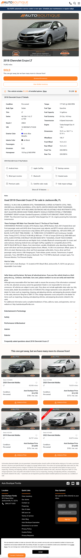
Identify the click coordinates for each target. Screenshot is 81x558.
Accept (40, 552)
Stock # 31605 (47, 432)
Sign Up (67, 519)
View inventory (27, 496)
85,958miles (33, 385)
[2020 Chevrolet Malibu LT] (20, 366)
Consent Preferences (17, 555)
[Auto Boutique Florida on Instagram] (76, 483)
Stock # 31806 (47, 380)
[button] (70, 3)
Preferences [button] (46, 547)
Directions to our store (30, 526)
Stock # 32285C (8, 380)
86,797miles (33, 438)
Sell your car (26, 513)
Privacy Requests (28, 535)
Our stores (25, 499)
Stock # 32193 (7, 432)
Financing (25, 506)
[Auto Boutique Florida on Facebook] (67, 483)
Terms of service (28, 516)
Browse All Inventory (40, 78)
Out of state (26, 509)
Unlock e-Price (21, 402)
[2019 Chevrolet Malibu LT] (20, 419)
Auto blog (25, 519)
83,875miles (73, 438)
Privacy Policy (27, 529)
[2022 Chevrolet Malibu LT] (60, 419)
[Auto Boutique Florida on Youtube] (72, 483)
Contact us (25, 503)
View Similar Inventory (40, 84)
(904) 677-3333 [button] (10, 504)
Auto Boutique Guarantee (30, 522)
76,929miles (73, 385)
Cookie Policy (27, 532)
